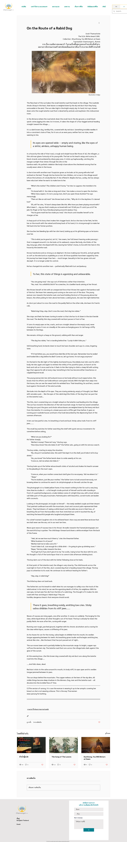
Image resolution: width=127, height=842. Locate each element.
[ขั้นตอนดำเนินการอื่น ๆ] (99, 23)
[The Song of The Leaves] (63, 745)
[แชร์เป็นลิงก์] (28, 716)
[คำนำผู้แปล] (31, 745)
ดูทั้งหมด (107, 733)
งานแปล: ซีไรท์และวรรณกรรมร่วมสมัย (38, 709)
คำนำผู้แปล (23, 757)
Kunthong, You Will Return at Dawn (94, 758)
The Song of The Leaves (61, 757)
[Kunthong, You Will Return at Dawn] (95, 745)
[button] (23, 6)
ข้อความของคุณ (78, 817)
